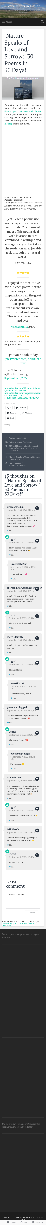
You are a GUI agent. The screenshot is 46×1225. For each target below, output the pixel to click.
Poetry (27, 448)
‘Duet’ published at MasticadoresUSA (18, 464)
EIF (10, 446)
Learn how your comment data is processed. (18, 924)
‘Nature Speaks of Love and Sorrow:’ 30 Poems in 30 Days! (18, 53)
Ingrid (12, 539)
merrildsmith (15, 637)
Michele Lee (14, 777)
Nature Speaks (15, 442)
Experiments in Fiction (23, 6)
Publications (28, 442)
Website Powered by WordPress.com (22, 1217)
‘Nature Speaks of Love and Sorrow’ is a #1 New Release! (24, 458)
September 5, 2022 (15, 378)
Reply (37, 508)
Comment (31, 912)
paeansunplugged (17, 707)
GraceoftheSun (15, 507)
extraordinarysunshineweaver (24, 587)
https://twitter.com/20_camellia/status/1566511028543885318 (22, 389)
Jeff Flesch (17, 446)
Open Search (42, 21)
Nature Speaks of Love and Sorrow (23, 447)
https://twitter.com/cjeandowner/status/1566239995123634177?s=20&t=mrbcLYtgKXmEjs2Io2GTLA (22, 395)
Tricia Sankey (19, 327)
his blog (8, 124)
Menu (9, 22)
